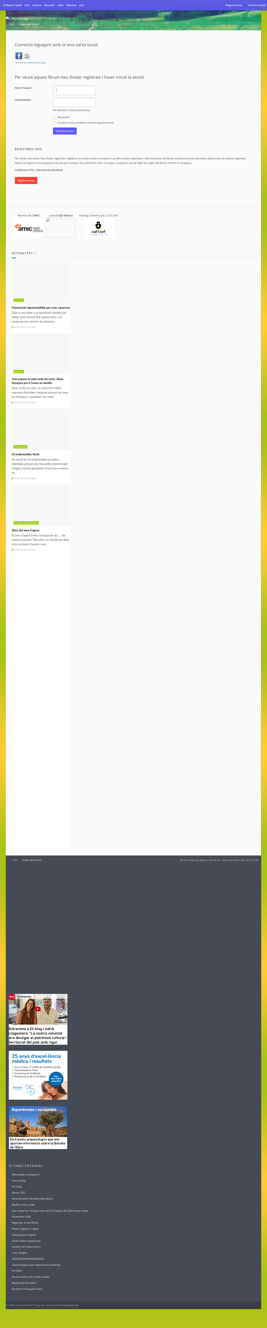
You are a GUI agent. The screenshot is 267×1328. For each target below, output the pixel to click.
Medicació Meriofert (24, 1283)
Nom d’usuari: (23, 88)
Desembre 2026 (21, 1216)
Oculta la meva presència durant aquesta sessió (85, 122)
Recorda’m (63, 117)
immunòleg (19, 1180)
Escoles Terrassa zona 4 (26, 1246)
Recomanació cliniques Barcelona (32, 1198)
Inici (15, 860)
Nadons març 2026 (23, 1204)
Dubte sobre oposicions (26, 1241)
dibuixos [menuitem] (71, 5)
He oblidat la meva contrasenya (71, 110)
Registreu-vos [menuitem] (233, 5)
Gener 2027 (19, 1192)
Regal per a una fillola (25, 1222)
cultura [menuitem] (36, 5)
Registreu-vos (26, 180)
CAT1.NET (112, 215)
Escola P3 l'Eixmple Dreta (27, 1289)
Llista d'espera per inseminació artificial (36, 1265)
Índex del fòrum (32, 860)
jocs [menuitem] (81, 5)
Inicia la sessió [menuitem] (257, 5)
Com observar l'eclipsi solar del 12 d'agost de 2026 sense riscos (50, 1210)
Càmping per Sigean (24, 1235)
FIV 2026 (17, 1186)
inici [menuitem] (27, 5)
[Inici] (17, 19)
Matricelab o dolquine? (26, 1174)
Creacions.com (70, 1305)
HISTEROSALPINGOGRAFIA (28, 1259)
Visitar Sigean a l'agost (25, 1228)
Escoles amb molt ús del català (30, 1277)
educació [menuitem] (49, 5)
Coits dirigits (19, 1252)
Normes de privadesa (50, 170)
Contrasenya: (23, 99)
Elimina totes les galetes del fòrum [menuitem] (200, 860)
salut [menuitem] (60, 5)
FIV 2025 (17, 1270)
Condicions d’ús (24, 170)
